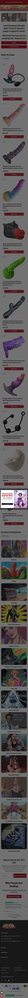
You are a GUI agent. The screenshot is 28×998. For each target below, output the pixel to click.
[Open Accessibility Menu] (1, 996)
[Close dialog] (26, 490)
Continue (7, 503)
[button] (1, 992)
